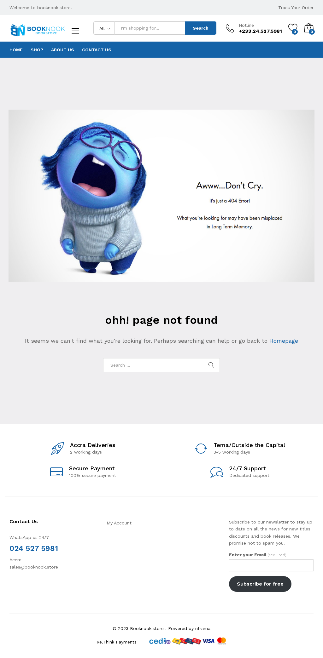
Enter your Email (257, 554)
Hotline (246, 25)
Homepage (283, 340)
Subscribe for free (260, 584)
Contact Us (96, 50)
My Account (119, 522)
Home (16, 50)
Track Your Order (296, 7)
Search (200, 28)
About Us (62, 50)
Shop (37, 50)
